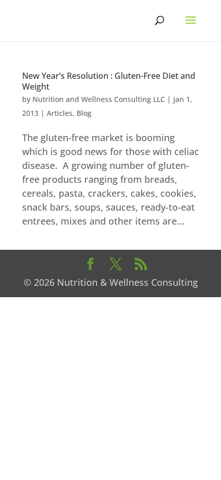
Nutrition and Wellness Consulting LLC (98, 99)
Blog (84, 113)
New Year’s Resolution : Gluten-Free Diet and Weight (108, 81)
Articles (59, 113)
